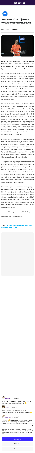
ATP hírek (7, 8)
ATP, (8, 225)
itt (29, 212)
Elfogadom (17, 439)
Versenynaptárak (11, 18)
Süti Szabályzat (12, 434)
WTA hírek (19, 8)
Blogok (26, 18)
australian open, (15, 225)
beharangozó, (10, 228)
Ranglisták (8, 13)
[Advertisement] (17, 255)
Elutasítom (17, 444)
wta (16, 228)
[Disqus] (17, 369)
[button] (32, 426)
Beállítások (17, 449)
